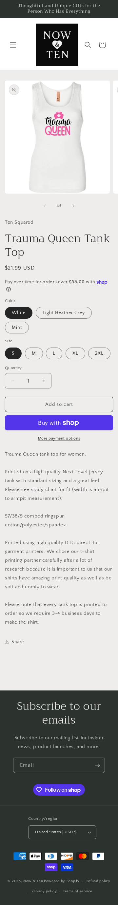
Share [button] (17, 642)
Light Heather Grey (64, 312)
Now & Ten (33, 881)
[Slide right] (73, 205)
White (19, 312)
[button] (13, 45)
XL (75, 353)
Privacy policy (44, 891)
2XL (99, 353)
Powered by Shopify (62, 881)
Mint (17, 327)
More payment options (59, 438)
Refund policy (98, 881)
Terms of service (77, 891)
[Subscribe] (97, 765)
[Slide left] (44, 205)
